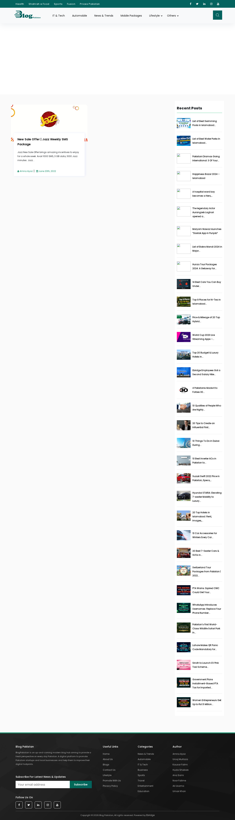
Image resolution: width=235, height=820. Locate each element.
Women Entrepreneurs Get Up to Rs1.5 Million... (206, 702)
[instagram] (211, 4)
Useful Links (110, 746)
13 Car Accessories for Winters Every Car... (204, 535)
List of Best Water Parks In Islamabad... (206, 140)
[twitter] (197, 4)
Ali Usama (178, 785)
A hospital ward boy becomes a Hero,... (203, 193)
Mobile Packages (131, 15)
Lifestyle (154, 15)
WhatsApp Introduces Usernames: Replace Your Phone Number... (206, 608)
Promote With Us (112, 780)
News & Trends (103, 15)
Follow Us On (24, 797)
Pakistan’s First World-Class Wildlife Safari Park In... (206, 628)
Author (177, 746)
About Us (108, 759)
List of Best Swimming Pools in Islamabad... (204, 123)
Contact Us (109, 769)
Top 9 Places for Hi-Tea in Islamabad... (206, 301)
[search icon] (217, 15)
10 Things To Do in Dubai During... (205, 443)
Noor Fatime (179, 780)
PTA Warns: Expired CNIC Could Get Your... (205, 590)
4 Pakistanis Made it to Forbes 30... (204, 390)
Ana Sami (178, 775)
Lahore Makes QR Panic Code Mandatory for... (205, 647)
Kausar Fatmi (180, 764)
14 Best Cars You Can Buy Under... (206, 284)
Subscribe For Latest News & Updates (41, 777)
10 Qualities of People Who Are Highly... (206, 407)
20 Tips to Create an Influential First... (203, 425)
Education (143, 791)
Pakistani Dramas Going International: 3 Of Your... (206, 158)
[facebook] (190, 4)
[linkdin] (204, 4)
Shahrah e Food (39, 4)
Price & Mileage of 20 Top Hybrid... (206, 319)
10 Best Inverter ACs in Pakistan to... (204, 460)
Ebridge (150, 815)
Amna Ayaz (26, 171)
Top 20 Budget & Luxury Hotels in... (205, 354)
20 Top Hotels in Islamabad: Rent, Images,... (202, 516)
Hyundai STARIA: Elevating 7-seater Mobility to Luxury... (207, 496)
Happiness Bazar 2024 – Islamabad (206, 176)
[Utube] (218, 4)
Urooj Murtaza (180, 759)
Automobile (79, 15)
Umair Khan (179, 791)
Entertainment (145, 785)
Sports (58, 4)
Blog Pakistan (25, 746)
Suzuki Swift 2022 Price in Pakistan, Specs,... (206, 478)
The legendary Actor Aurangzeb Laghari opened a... (203, 212)
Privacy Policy (110, 785)
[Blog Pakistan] (29, 15)
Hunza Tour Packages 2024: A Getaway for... (204, 266)
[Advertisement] (117, 51)
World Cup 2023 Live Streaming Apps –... (203, 337)
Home (106, 753)
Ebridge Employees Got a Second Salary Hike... (206, 372)
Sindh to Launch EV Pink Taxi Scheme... (205, 664)
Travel (141, 780)
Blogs (106, 764)
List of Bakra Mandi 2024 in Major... (207, 248)
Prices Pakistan (90, 4)
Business (143, 769)
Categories (145, 746)
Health (20, 4)
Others (171, 15)
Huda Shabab (181, 769)
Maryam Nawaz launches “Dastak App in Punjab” (206, 231)
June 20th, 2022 (47, 171)
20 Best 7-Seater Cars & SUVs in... (205, 552)
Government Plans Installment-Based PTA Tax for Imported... (205, 683)
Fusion (71, 4)
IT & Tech (59, 15)
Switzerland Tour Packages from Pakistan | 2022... (206, 571)
